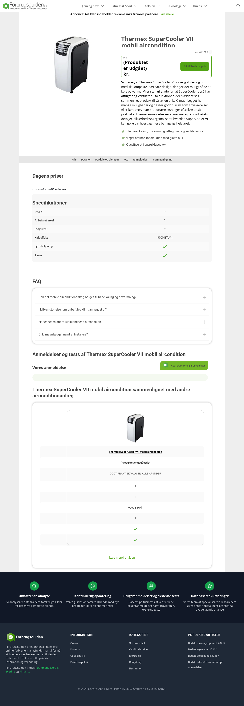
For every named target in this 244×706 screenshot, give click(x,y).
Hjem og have (90, 6)
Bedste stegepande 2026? (203, 655)
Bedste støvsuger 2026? (202, 649)
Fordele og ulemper (107, 159)
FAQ (126, 159)
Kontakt (75, 649)
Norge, (54, 667)
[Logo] (25, 6)
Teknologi (174, 6)
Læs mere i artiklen (122, 557)
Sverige (10, 671)
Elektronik (135, 655)
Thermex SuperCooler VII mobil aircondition (135, 451)
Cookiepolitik (77, 655)
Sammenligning (162, 159)
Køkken (149, 6)
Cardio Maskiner (138, 649)
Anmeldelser (140, 159)
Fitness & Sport (122, 6)
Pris (74, 159)
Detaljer (86, 159)
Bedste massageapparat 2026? (206, 643)
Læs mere (167, 14)
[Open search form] (238, 6)
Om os (197, 6)
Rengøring (135, 662)
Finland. (25, 671)
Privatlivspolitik (79, 662)
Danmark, (43, 667)
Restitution (135, 668)
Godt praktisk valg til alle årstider (135, 473)
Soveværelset (137, 643)
